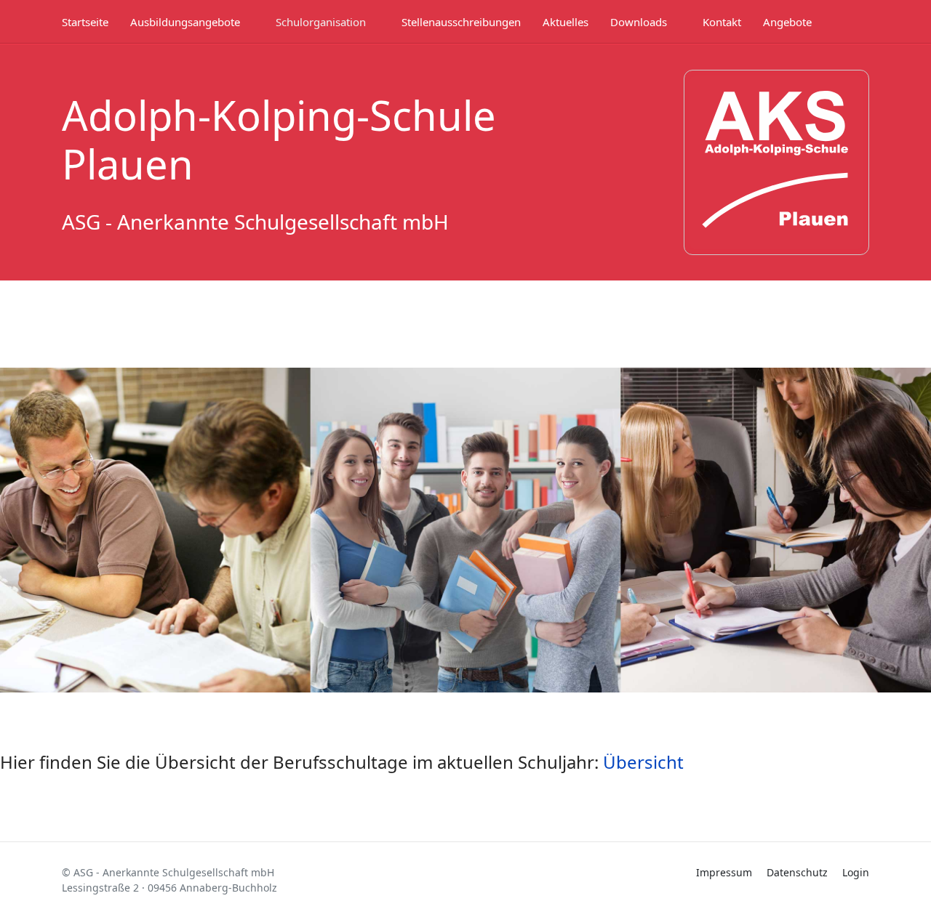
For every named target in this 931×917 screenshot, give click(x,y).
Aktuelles (565, 22)
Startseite (85, 22)
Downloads (638, 22)
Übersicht (643, 762)
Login (855, 872)
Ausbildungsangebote (185, 22)
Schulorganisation (321, 22)
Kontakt (722, 22)
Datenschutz (797, 872)
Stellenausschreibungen (461, 22)
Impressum (724, 872)
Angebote (787, 22)
